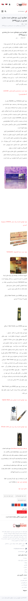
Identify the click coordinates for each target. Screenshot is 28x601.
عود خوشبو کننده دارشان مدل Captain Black (14, 400)
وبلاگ (25, 572)
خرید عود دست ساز (8, 496)
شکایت (25, 567)
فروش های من (24, 580)
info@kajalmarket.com (19, 549)
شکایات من (24, 587)
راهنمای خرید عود (22, 482)
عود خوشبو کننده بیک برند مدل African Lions (14, 427)
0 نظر (17, 38)
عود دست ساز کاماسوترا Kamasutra (17, 252)
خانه (26, 24)
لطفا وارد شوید (22, 512)
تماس (25, 570)
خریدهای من (24, 583)
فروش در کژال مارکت (22, 560)
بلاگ (22, 24)
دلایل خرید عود (22, 488)
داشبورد (25, 578)
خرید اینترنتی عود (22, 500)
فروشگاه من (24, 585)
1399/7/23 (23, 38)
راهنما (26, 563)
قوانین (25, 565)
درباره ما (25, 558)
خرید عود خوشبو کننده (21, 496)
